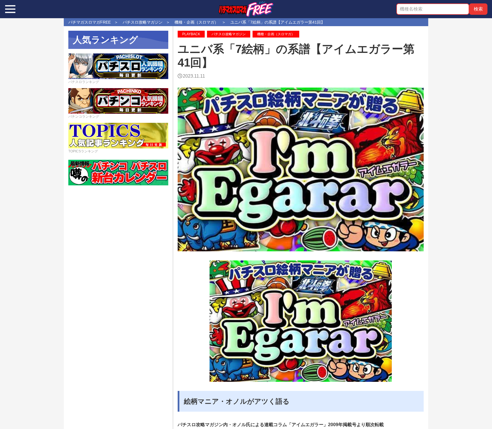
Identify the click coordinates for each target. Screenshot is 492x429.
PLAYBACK (191, 34)
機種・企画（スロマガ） (276, 34)
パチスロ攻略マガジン (229, 34)
